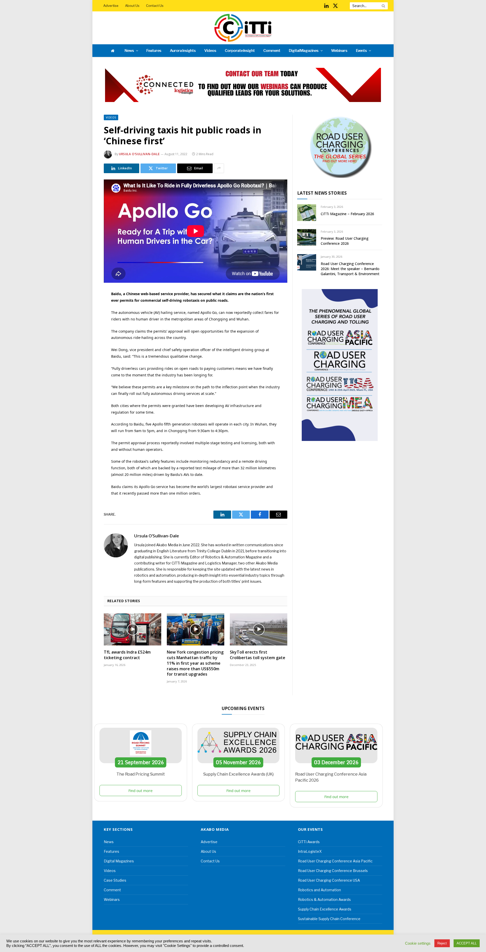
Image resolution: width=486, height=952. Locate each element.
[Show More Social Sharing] (219, 168)
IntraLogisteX (310, 851)
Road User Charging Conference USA (329, 880)
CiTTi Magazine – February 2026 (347, 213)
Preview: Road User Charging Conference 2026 (345, 241)
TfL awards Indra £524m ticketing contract (127, 655)
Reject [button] (442, 943)
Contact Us (155, 6)
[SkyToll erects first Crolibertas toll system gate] (258, 629)
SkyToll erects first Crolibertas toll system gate (257, 655)
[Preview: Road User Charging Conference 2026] (306, 237)
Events (361, 50)
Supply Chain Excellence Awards (324, 909)
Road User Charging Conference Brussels (333, 870)
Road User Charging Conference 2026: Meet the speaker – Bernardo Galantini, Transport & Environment (350, 268)
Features (153, 50)
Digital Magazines (303, 50)
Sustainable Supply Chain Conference (329, 919)
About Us (132, 6)
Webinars (339, 50)
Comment (271, 50)
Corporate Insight (240, 50)
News (129, 50)
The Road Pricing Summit (140, 774)
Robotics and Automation (319, 890)
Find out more (140, 790)
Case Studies (115, 880)
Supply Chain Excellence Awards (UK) (238, 774)
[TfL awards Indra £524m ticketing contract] (132, 629)
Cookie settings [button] (418, 943)
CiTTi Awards (309, 842)
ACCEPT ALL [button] (467, 943)
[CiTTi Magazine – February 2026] (306, 212)
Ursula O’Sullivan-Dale (139, 154)
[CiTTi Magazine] (243, 27)
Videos (210, 50)
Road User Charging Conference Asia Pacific (335, 861)
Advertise (110, 6)
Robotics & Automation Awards (324, 899)
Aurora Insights (183, 50)
